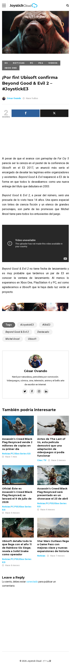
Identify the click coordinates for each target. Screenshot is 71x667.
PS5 (16, 507)
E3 (6, 63)
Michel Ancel (12, 339)
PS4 (40, 63)
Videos (53, 63)
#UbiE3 (46, 324)
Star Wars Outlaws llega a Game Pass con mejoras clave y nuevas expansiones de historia (53, 546)
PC (31, 63)
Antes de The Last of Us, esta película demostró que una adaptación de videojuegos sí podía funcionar (51, 447)
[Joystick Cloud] (23, 10)
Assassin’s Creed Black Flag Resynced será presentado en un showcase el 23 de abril (52, 493)
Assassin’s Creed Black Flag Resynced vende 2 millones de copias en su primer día (17, 444)
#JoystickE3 (27, 324)
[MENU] (4, 5)
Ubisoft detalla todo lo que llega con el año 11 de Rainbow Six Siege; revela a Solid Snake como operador (17, 548)
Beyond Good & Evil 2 (17, 332)
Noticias (19, 63)
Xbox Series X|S (22, 453)
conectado (32, 581)
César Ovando (14, 98)
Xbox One (11, 68)
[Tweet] (54, 113)
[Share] (26, 113)
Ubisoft (32, 339)
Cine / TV (41, 460)
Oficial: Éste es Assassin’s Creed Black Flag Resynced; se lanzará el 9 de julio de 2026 (17, 495)
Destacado (43, 332)
